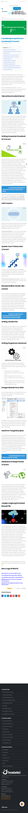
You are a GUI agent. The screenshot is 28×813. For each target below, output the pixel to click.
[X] (23, 1)
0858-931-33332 (4, 782)
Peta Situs (5, 755)
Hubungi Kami (5, 749)
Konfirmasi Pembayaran (8, 766)
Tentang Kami (5, 752)
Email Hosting (5, 729)
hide (9, 47)
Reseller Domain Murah (7, 734)
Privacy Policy (5, 760)
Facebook (2, 596)
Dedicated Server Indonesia (8, 714)
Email (14, 596)
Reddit (19, 596)
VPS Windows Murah (7, 708)
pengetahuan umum (7, 43)
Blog (2, 43)
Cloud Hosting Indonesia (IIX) (9, 700)
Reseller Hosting (6, 731)
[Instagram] (25, 1)
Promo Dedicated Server (8, 723)
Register (2, 1)
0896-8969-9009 (4, 784)
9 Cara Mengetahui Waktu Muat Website (11, 575)
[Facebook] (21, 1)
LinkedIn (8, 596)
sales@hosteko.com (5, 795)
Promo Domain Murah (7, 720)
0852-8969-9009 (4, 781)
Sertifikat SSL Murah (7, 740)
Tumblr (16, 596)
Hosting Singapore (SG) (7, 703)
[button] (2, 8)
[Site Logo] (4, 11)
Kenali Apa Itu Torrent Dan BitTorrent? (11, 573)
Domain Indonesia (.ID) (7, 694)
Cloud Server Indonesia (8, 726)
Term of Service (6, 757)
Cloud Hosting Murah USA (8, 697)
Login (6, 1)
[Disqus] (14, 620)
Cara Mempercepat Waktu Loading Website (12, 577)
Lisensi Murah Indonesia (8, 737)
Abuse (4, 763)
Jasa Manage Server (7, 742)
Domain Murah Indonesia (8, 692)
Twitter (5, 596)
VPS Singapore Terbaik (7, 711)
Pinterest (11, 596)
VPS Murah (5, 705)
